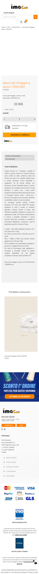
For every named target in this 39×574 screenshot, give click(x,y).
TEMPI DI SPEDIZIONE (12, 156)
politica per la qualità (21, 535)
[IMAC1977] (18, 140)
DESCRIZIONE (10, 159)
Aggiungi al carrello (20, 135)
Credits (4, 452)
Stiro (8, 27)
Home (3, 27)
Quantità (5, 113)
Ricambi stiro (16, 27)
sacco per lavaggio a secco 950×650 (15, 356)
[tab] (19, 156)
